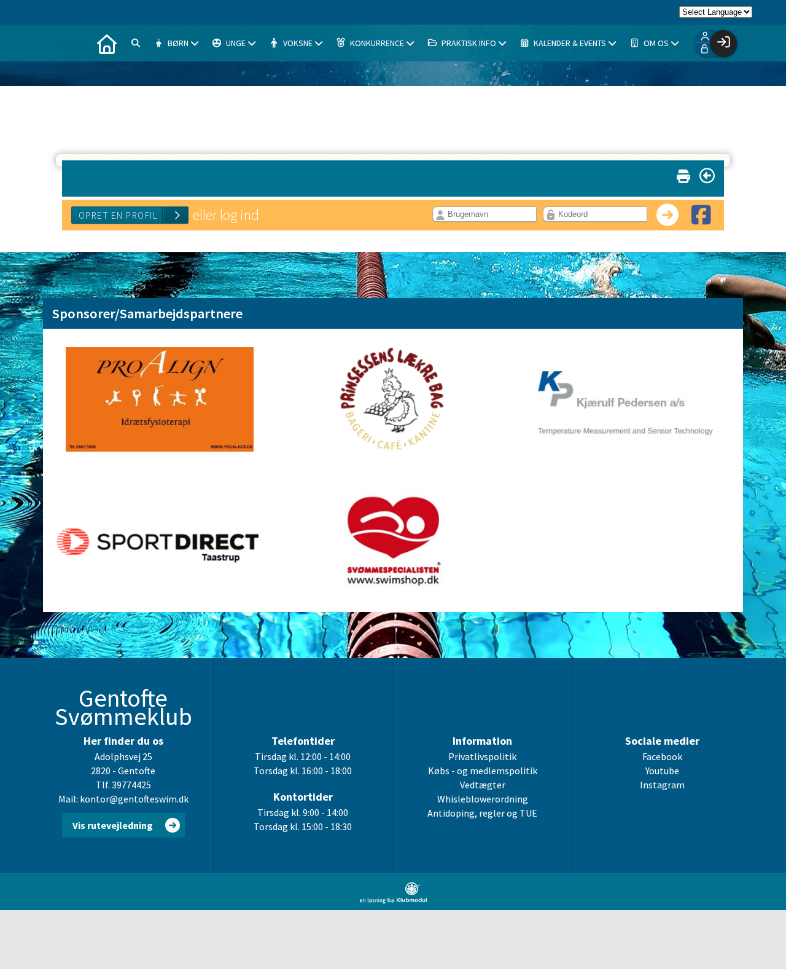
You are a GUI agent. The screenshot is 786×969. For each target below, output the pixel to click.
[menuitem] (106, 43)
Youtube (662, 770)
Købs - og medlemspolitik (482, 770)
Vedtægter (482, 785)
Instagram (662, 785)
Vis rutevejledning (112, 825)
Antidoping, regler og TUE (482, 813)
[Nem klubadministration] (393, 900)
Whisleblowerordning (482, 799)
